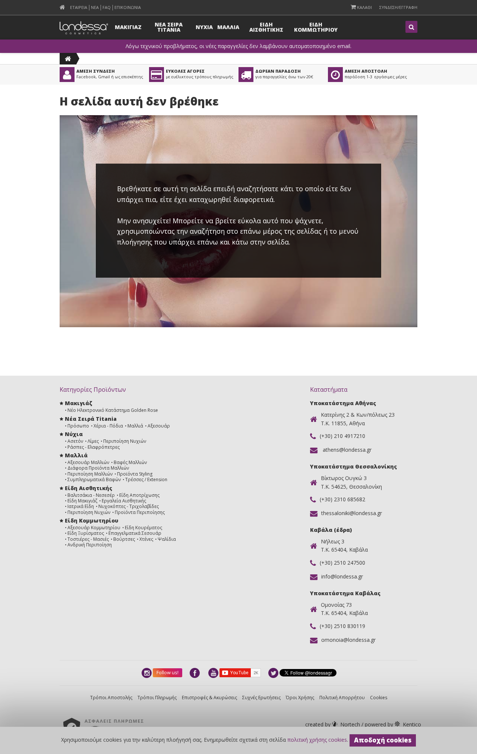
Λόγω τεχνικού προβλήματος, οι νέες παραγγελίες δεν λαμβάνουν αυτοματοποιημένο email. (238, 46)
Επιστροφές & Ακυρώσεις (209, 697)
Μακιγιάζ (78, 403)
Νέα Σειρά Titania (91, 418)
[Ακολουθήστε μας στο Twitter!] (273, 673)
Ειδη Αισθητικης (266, 27)
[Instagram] (147, 673)
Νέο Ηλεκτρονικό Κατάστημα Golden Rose (112, 410)
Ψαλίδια (167, 539)
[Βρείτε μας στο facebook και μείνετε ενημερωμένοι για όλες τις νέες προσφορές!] (195, 673)
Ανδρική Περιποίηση (89, 545)
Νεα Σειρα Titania (169, 27)
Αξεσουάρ (159, 426)
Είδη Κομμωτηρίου (91, 520)
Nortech (333, 724)
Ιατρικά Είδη (80, 506)
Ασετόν (75, 441)
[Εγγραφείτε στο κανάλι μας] (213, 673)
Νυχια (204, 27)
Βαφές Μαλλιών (130, 462)
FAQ (106, 7)
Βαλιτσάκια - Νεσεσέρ (91, 495)
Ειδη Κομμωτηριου (316, 27)
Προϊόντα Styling (134, 474)
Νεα (95, 7)
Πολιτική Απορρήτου (342, 697)
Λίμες (93, 441)
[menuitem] (62, 7)
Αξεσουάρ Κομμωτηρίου (93, 527)
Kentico (392, 724)
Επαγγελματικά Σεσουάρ (134, 533)
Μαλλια (228, 27)
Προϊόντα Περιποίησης (140, 512)
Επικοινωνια (127, 7)
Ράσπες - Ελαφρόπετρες (93, 447)
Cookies (378, 697)
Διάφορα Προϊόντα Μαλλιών (98, 468)
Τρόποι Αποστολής (111, 697)
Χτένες (146, 539)
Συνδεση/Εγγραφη (398, 7)
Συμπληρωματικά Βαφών (94, 479)
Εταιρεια (78, 7)
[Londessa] (68, 58)
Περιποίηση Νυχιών (124, 441)
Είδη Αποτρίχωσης (139, 495)
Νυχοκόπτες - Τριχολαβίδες (128, 506)
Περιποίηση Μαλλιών (90, 474)
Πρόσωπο (78, 426)
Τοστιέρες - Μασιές (88, 539)
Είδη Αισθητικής (88, 488)
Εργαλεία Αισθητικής (124, 501)
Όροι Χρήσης (300, 697)
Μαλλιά (135, 426)
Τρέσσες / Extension (146, 479)
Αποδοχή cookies (382, 740)
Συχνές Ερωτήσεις (261, 697)
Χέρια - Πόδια (108, 426)
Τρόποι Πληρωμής (157, 697)
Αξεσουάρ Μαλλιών (88, 462)
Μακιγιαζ (128, 27)
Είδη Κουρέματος (143, 527)
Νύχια (74, 434)
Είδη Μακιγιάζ (82, 501)
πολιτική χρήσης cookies (317, 739)
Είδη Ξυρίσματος (85, 533)
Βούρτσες (124, 539)
